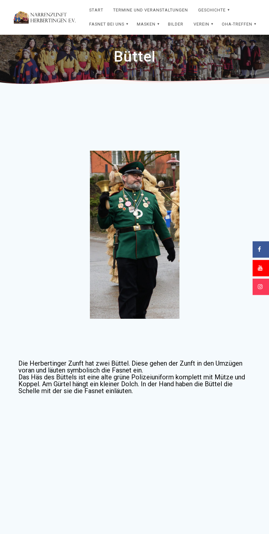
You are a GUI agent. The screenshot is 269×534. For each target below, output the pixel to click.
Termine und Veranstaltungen (150, 10)
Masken (146, 24)
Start (96, 10)
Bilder (175, 24)
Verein (201, 24)
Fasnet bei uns (106, 24)
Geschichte (212, 10)
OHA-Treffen (237, 24)
